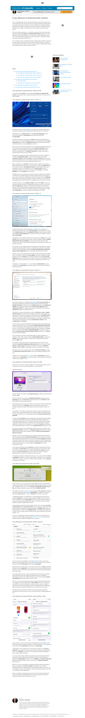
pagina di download (29, 491)
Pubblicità (42, 714)
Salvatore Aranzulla (16, 19)
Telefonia (44, 8)
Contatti (38, 714)
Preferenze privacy (65, 714)
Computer (38, 8)
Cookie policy (58, 714)
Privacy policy (53, 714)
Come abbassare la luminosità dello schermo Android (26, 85)
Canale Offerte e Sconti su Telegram (23, 12)
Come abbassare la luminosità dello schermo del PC (26, 71)
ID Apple (27, 493)
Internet (50, 8)
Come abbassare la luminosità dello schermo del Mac (26, 79)
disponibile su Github (36, 517)
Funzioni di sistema (22, 80)
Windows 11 (29, 129)
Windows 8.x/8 (33, 302)
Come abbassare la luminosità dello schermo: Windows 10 (30, 75)
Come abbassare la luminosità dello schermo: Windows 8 (30, 77)
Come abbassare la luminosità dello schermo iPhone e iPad (27, 87)
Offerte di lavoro (47, 714)
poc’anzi (28, 263)
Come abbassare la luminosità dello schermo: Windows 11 (30, 73)
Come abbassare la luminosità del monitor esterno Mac (29, 83)
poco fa (29, 355)
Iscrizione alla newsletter (31, 714)
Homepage (15, 714)
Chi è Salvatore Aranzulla (22, 714)
